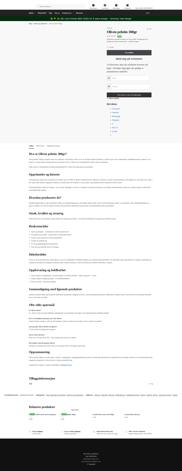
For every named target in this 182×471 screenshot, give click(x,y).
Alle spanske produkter (55, 395)
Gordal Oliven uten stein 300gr (103, 414)
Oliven (142, 395)
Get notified (75, 423)
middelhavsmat (132, 395)
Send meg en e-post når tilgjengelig (129, 95)
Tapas (175, 395)
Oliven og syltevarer (40, 23)
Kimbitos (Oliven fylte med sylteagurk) (42, 414)
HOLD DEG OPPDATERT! (144, 8)
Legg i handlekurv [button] (43, 423)
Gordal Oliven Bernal (132, 414)
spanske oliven (165, 395)
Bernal (111, 395)
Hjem (30, 23)
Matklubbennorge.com (91, 459)
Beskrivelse (40, 146)
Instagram (127, 8)
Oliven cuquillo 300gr (68, 414)
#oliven (97, 395)
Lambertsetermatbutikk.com (91, 461)
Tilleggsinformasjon (53, 146)
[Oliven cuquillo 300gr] (150, 29)
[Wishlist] (54, 415)
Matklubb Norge (66, 365)
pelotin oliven (152, 395)
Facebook (105, 8)
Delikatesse (120, 395)
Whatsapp (116, 8)
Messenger (93, 8)
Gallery (31, 146)
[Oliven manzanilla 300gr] (148, 29)
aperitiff (104, 395)
